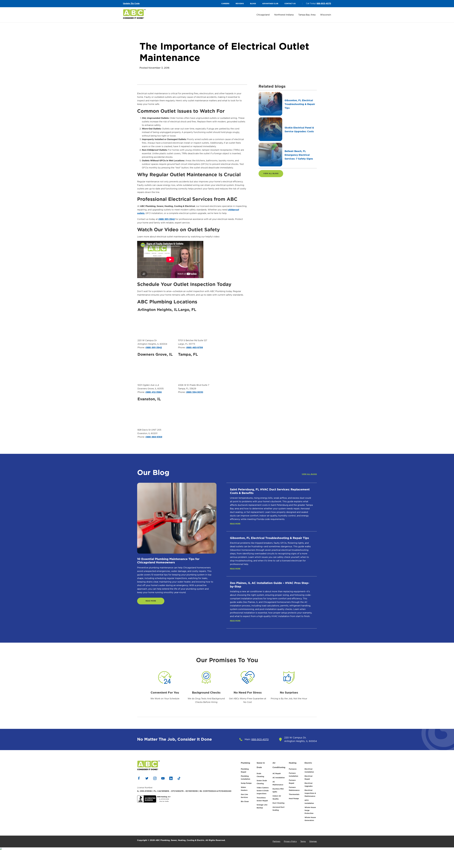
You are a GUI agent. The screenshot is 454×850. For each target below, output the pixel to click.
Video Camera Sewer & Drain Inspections (263, 790)
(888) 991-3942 (166, 219)
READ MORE (151, 601)
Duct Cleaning (278, 803)
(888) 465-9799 (194, 348)
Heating (292, 763)
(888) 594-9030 (194, 392)
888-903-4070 (324, 3)
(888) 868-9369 (153, 437)
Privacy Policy (290, 841)
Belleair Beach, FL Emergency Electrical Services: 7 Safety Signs (299, 155)
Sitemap (313, 841)
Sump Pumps (246, 783)
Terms (303, 841)
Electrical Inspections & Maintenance (310, 793)
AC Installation (279, 778)
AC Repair (277, 773)
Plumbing (245, 763)
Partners (276, 841)
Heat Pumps (294, 798)
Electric (308, 763)
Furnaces (293, 769)
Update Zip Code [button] (131, 3)
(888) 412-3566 (153, 392)
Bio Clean (245, 801)
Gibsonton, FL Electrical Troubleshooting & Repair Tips (300, 104)
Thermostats (294, 794)
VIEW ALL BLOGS (270, 173)
